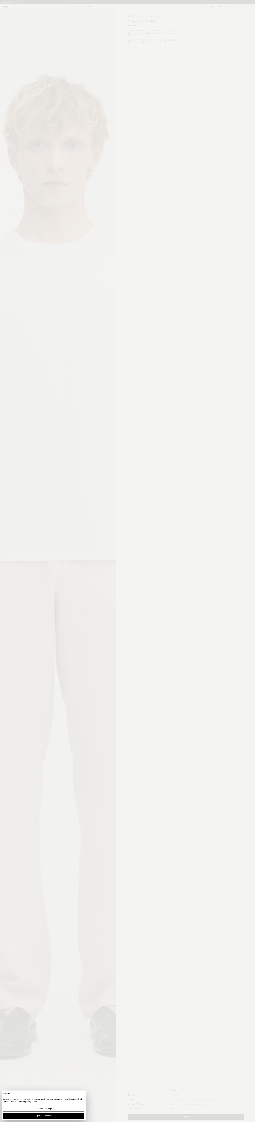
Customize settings (44, 1109)
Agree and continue (43, 1116)
